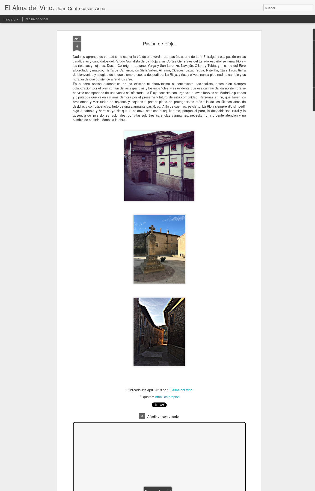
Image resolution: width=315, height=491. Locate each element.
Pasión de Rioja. (159, 43)
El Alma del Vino (180, 389)
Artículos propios (167, 396)
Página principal (36, 19)
